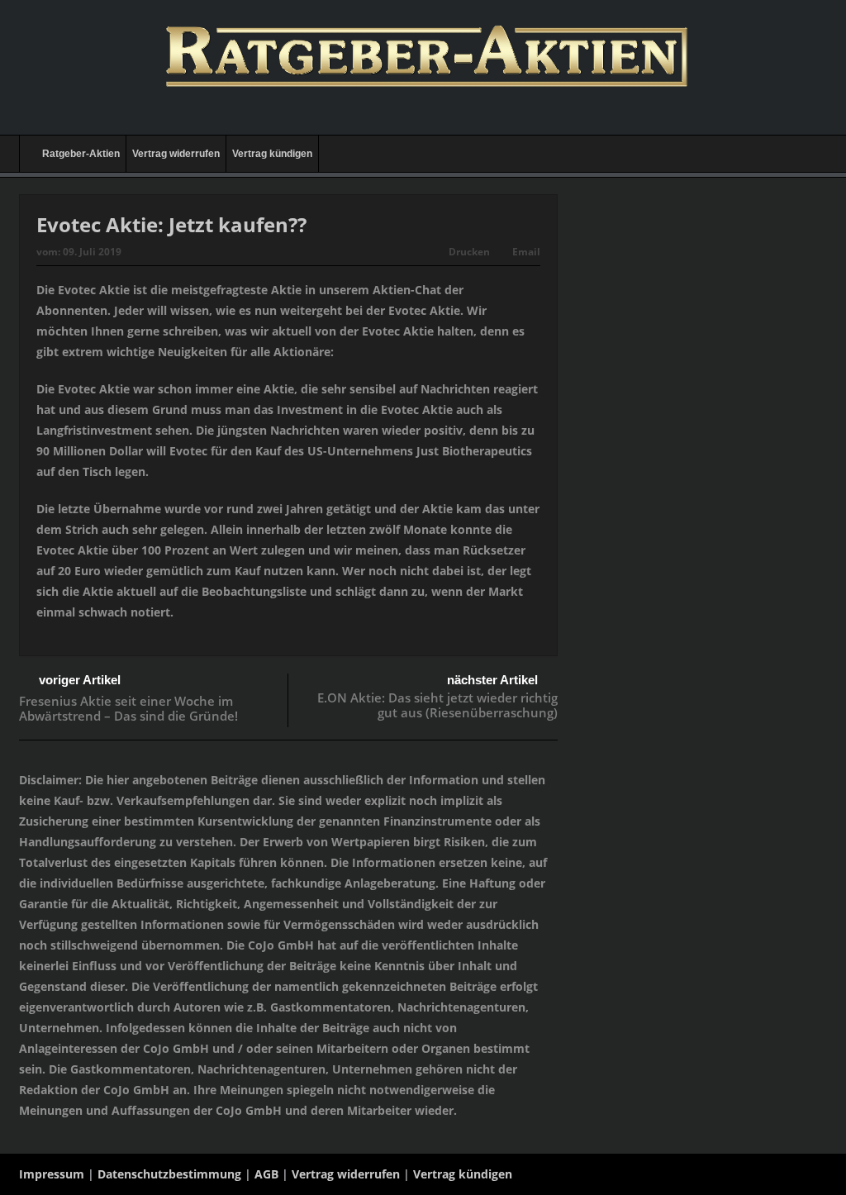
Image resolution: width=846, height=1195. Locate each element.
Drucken (469, 252)
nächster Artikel (492, 680)
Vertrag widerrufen (176, 153)
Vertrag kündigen (272, 153)
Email (526, 252)
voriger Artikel (80, 680)
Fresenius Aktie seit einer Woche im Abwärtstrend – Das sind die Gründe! (128, 708)
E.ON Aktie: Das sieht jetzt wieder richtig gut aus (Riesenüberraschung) (437, 705)
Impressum (51, 1174)
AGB (266, 1174)
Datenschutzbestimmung (169, 1174)
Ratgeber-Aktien (81, 153)
